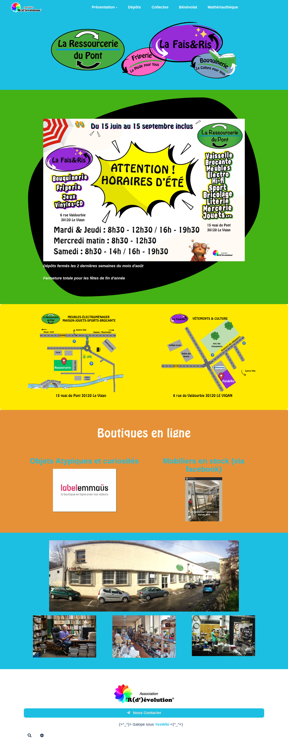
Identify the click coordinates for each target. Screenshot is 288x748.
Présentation (103, 7)
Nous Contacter (146, 713)
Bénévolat (188, 7)
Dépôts (134, 7)
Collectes (160, 7)
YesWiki (162, 724)
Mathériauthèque (223, 7)
